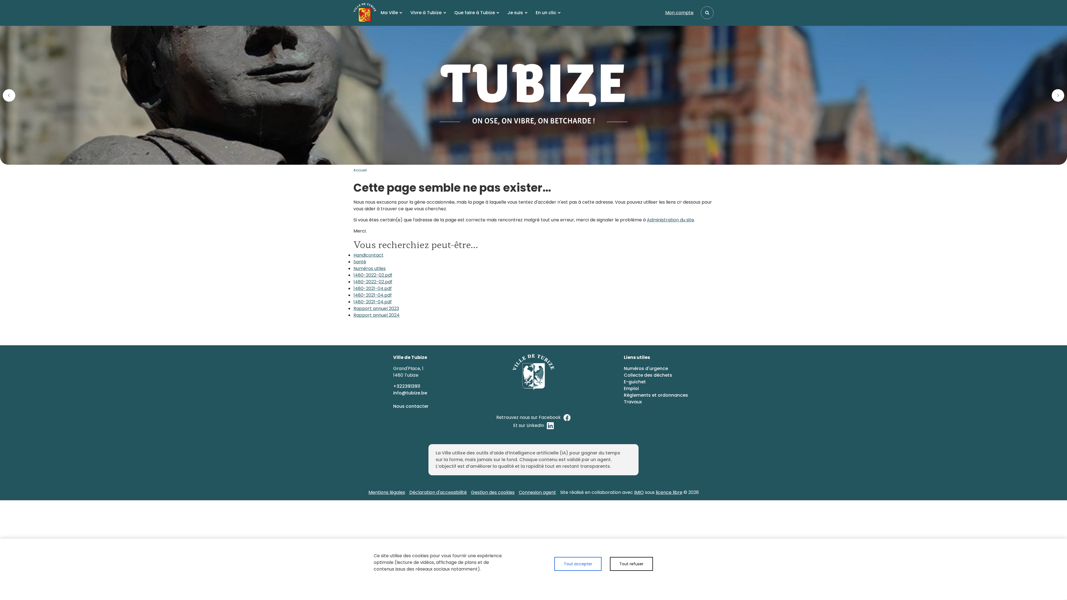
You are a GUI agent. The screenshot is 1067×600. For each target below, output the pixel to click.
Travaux (633, 402)
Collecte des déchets (648, 375)
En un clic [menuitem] (546, 12)
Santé (359, 262)
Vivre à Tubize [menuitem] (426, 12)
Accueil (360, 170)
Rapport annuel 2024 (376, 315)
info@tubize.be (410, 393)
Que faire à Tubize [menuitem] (474, 12)
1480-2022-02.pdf (372, 275)
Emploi (631, 388)
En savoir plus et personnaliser (603, 579)
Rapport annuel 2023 (376, 308)
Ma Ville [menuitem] (389, 12)
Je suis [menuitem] (515, 12)
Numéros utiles (369, 268)
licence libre (669, 492)
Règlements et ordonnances (656, 395)
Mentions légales (386, 492)
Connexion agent (537, 492)
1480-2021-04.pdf (372, 288)
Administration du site (670, 220)
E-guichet (635, 382)
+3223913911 (407, 386)
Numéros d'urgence (646, 368)
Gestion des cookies (493, 492)
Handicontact (368, 255)
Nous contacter (411, 406)
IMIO (639, 492)
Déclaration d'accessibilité (438, 492)
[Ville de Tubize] (364, 12)
